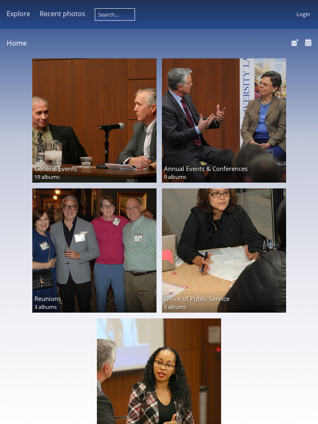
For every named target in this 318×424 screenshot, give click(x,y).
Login (303, 14)
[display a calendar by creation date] (308, 42)
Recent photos (62, 13)
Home (17, 43)
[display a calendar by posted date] (295, 42)
